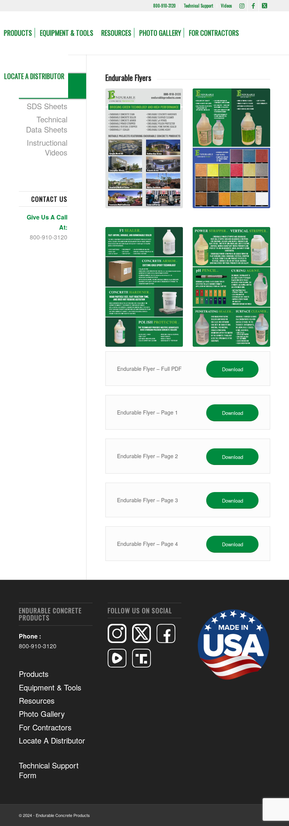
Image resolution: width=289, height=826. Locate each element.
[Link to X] (264, 5)
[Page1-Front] (144, 148)
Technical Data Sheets (46, 124)
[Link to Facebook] (253, 5)
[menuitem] (164, 6)
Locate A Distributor (52, 740)
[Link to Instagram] (241, 5)
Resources (37, 700)
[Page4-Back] (231, 287)
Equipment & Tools (50, 687)
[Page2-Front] (231, 148)
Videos (226, 6)
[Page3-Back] (144, 287)
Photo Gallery (42, 713)
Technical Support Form (49, 770)
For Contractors (45, 727)
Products (34, 673)
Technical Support (198, 6)
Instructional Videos (47, 147)
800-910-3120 (164, 6)
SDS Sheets (47, 106)
